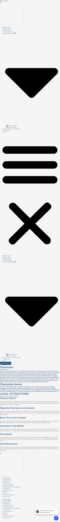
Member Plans (7, 28)
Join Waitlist (6, 482)
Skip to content (4, 1)
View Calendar (12, 127)
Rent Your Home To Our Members (12, 129)
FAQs (4, 132)
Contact (5, 493)
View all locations (13, 125)
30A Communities (7, 32)
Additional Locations (8, 485)
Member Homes (7, 30)
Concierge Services (8, 490)
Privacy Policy (6, 496)
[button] (15, 33)
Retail (4, 491)
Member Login (7, 27)
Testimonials (6, 130)
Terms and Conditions (9, 495)
